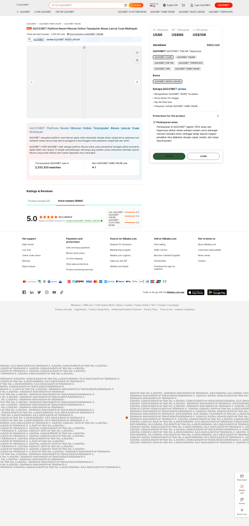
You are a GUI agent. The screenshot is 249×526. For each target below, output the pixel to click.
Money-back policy (75, 253)
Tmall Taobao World (104, 305)
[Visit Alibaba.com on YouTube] (54, 292)
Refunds (26, 261)
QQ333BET (31, 24)
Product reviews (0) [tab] (39, 201)
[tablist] (84, 200)
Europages (174, 305)
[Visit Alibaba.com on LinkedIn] (32, 292)
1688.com (88, 305)
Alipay (119, 305)
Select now (213, 44)
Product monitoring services (79, 269)
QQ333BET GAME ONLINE (50, 24)
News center (204, 255)
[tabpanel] (84, 218)
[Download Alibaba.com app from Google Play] (217, 292)
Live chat (26, 250)
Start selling (159, 244)
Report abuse (28, 266)
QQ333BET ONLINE (72, 24)
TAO (153, 305)
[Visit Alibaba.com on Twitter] (39, 292)
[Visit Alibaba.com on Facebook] (24, 292)
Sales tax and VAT (118, 261)
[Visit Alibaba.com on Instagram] (47, 292)
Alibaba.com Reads (119, 266)
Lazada (128, 305)
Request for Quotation (121, 244)
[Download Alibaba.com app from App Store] (195, 292)
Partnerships (160, 261)
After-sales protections (77, 264)
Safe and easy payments (78, 247)
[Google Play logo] (22, 4)
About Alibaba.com (207, 244)
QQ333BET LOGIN (38, 146)
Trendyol (161, 305)
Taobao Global (141, 305)
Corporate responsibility (209, 250)
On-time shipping (74, 258)
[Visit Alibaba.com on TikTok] (62, 292)
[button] (125, 5)
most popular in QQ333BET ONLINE (85, 34)
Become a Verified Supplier (167, 255)
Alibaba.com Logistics (120, 255)
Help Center (28, 244)
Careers (202, 261)
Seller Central (160, 250)
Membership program (120, 250)
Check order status (31, 255)
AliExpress (76, 305)
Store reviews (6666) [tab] (70, 200)
